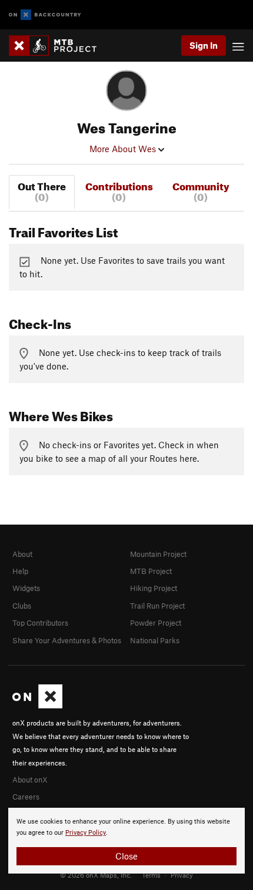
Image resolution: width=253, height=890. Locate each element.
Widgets (26, 588)
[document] (126, 840)
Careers (25, 796)
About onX (30, 779)
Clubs (21, 605)
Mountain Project (158, 554)
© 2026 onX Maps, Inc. (96, 875)
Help (20, 571)
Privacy (182, 875)
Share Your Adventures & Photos (66, 640)
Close (126, 856)
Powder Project (155, 622)
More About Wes (123, 148)
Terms (151, 875)
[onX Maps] (37, 705)
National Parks (154, 640)
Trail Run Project (157, 605)
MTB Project (151, 571)
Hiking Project (153, 588)
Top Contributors (40, 622)
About (22, 554)
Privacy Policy (85, 833)
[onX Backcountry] (45, 15)
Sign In (203, 45)
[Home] (58, 45)
